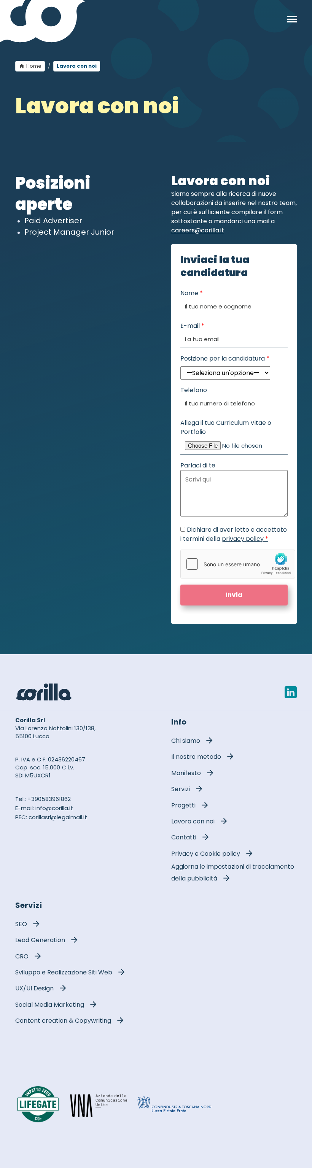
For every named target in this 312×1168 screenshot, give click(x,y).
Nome (191, 293)
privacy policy (245, 538)
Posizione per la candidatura (224, 358)
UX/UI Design (34, 988)
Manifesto (186, 773)
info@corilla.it (54, 808)
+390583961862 (49, 799)
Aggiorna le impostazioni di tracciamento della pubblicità (232, 872)
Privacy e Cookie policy (205, 853)
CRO (22, 956)
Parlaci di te (197, 465)
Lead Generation (40, 940)
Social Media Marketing (49, 1004)
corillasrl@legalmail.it (58, 817)
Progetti (183, 805)
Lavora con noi (193, 821)
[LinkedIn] (291, 692)
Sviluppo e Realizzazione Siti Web (63, 972)
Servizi (180, 789)
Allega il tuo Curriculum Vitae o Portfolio (225, 427)
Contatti (183, 837)
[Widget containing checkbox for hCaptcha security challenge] (237, 564)
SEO (21, 924)
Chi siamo (185, 740)
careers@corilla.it (197, 230)
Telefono (193, 390)
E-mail (192, 325)
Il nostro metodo (196, 756)
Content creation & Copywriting (63, 1020)
